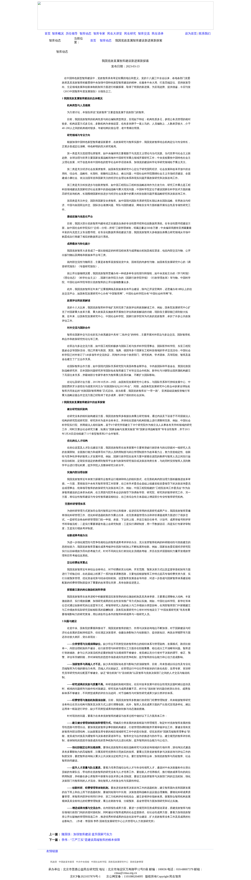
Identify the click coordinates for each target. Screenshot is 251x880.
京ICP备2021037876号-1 (86, 876)
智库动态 (85, 33)
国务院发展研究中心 (118, 862)
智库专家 (99, 33)
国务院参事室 (136, 862)
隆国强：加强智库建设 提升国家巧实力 (87, 834)
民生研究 (130, 33)
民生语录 (158, 33)
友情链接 (52, 851)
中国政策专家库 (66, 862)
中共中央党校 (82, 862)
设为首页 (191, 33)
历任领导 (72, 33)
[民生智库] (125, 28)
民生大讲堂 (114, 33)
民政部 (53, 862)
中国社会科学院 (99, 862)
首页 (48, 33)
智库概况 (58, 33)
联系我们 (205, 33)
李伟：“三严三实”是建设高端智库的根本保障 (91, 839)
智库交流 (144, 33)
